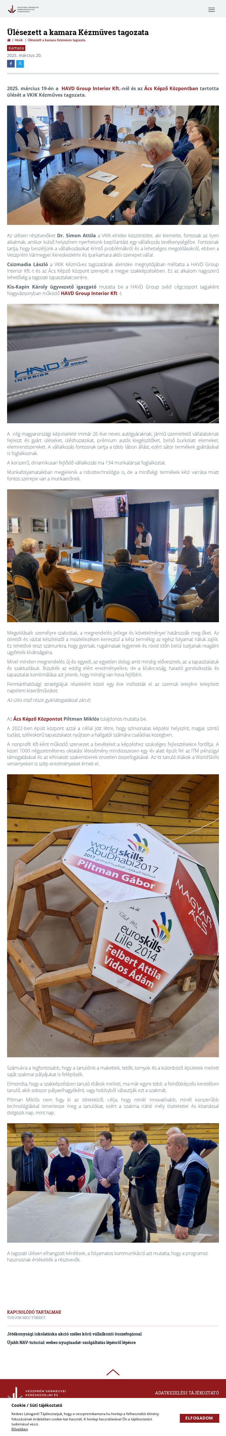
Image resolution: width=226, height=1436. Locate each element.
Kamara (16, 48)
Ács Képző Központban (171, 88)
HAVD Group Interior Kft (89, 293)
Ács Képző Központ (35, 719)
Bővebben (19, 1429)
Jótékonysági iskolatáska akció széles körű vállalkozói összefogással (74, 1334)
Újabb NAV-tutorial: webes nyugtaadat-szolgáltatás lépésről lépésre (71, 1342)
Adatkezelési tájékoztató (187, 1393)
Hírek (19, 40)
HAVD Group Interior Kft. (91, 88)
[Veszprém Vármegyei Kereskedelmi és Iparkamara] (23, 13)
